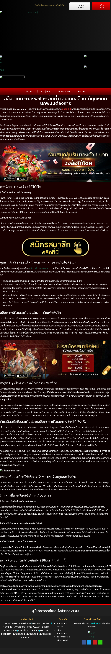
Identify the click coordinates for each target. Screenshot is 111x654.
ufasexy (46, 623)
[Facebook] (84, 642)
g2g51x (45, 627)
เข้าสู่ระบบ (45, 91)
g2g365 (36, 623)
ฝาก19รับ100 (26, 637)
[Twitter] (89, 642)
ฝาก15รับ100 (19, 627)
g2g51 (14, 623)
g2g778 (44, 630)
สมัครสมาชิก (64, 91)
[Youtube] (95, 642)
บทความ (81, 91)
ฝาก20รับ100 (10, 630)
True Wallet (33, 627)
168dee (35, 630)
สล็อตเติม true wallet (39, 268)
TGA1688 (7, 627)
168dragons (95, 623)
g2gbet (6, 623)
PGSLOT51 (6, 634)
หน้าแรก (30, 91)
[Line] (100, 642)
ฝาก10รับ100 (25, 623)
